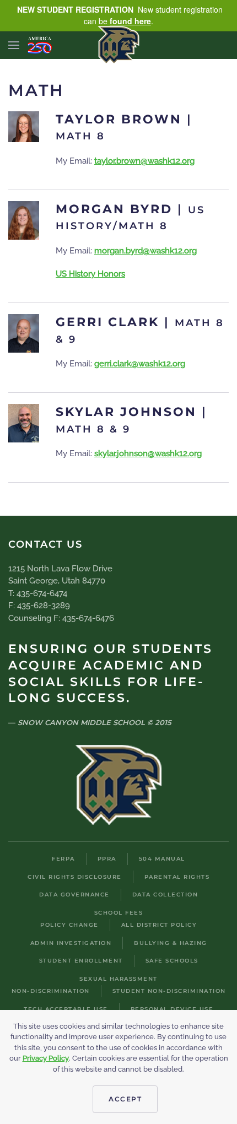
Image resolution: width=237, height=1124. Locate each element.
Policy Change (69, 924)
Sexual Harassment (118, 978)
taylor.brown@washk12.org (144, 161)
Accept (125, 1099)
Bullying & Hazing (170, 943)
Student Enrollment (81, 960)
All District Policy (159, 924)
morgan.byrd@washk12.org (145, 251)
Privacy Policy (46, 1058)
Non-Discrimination (51, 991)
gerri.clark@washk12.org (139, 364)
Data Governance (74, 894)
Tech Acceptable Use (66, 1009)
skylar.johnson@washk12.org (148, 453)
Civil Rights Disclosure (75, 876)
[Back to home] (118, 45)
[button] (13, 45)
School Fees (118, 912)
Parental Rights (177, 876)
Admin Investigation (71, 943)
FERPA (63, 858)
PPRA (107, 858)
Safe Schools (172, 960)
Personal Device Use (172, 1009)
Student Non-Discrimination (169, 991)
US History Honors (90, 274)
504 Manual (162, 858)
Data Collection (165, 894)
